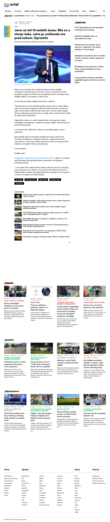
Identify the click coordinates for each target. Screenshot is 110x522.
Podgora (42, 495)
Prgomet (42, 502)
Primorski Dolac (44, 505)
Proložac (60, 476)
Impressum (95, 476)
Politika (6, 493)
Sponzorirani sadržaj (10, 478)
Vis (76, 507)
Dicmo (24, 486)
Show (84, 11)
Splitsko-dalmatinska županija (35, 11)
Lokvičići (24, 505)
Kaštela (77, 481)
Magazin (92, 11)
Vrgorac (77, 510)
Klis (23, 500)
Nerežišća (42, 486)
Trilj (76, 502)
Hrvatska (18, 11)
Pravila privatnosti (98, 481)
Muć (40, 483)
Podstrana (42, 498)
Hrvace (24, 495)
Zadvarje (60, 500)
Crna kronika (74, 11)
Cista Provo (25, 483)
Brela (23, 481)
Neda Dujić (43, 180)
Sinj (76, 490)
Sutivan (59, 490)
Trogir (76, 505)
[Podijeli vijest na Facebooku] (7, 29)
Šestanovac (60, 493)
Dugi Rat (24, 488)
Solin (76, 493)
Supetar (77, 500)
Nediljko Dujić (55, 180)
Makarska (78, 486)
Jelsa (23, 498)
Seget (59, 483)
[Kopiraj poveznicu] (7, 34)
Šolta (58, 495)
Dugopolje (25, 490)
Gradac (24, 493)
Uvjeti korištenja (97, 478)
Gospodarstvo (8, 481)
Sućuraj (59, 488)
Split (76, 495)
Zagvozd (60, 502)
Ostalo (6, 490)
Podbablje (42, 493)
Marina (41, 478)
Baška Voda (25, 476)
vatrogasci (19, 183)
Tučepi (59, 498)
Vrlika (76, 512)
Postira (41, 500)
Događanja (62, 11)
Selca (59, 486)
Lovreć (41, 476)
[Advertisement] (64, 5)
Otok (41, 490)
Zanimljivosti (8, 476)
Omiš (76, 488)
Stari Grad (78, 498)
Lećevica (24, 502)
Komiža (77, 483)
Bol (23, 478)
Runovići (59, 481)
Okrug (41, 488)
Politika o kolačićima (98, 483)
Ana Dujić (19, 180)
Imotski (77, 478)
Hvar (76, 476)
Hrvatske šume (31, 180)
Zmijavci (59, 505)
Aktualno (8, 11)
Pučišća (59, 478)
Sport (53, 11)
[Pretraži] (104, 11)
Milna (41, 481)
